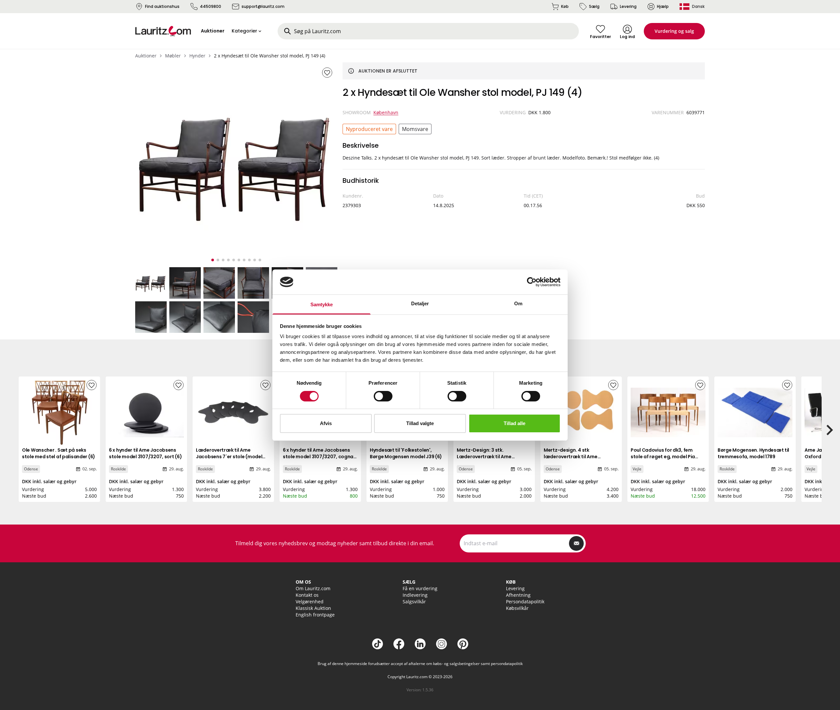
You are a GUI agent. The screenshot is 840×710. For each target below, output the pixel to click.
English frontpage (315, 615)
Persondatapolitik (525, 601)
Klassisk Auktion (313, 608)
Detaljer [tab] (420, 303)
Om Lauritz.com (313, 588)
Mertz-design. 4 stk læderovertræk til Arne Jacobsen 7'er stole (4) (571, 456)
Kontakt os (307, 595)
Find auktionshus (162, 6)
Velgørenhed (310, 601)
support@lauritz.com (263, 6)
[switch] (383, 396)
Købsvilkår (517, 608)
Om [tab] (518, 303)
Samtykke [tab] (321, 304)
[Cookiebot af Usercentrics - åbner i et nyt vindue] (531, 282)
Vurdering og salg (674, 31)
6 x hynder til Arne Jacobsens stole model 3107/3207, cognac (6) (319, 456)
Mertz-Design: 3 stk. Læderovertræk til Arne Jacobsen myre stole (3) (485, 456)
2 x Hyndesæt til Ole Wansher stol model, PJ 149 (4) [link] (269, 56)
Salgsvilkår (414, 601)
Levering (628, 6)
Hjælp (663, 6)
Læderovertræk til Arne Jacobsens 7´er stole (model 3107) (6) (229, 456)
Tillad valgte (420, 423)
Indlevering (415, 595)
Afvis (326, 423)
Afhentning (518, 595)
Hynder (197, 56)
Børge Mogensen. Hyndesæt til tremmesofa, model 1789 (753, 453)
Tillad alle (514, 423)
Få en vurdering (420, 588)
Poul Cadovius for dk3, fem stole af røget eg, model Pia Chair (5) (663, 456)
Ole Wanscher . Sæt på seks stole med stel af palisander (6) (58, 453)
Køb (565, 6)
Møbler (173, 56)
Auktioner (146, 56)
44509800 (210, 6)
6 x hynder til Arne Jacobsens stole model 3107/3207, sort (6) (145, 453)
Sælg (594, 6)
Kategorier (244, 31)
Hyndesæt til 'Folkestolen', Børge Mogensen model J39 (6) (406, 453)
